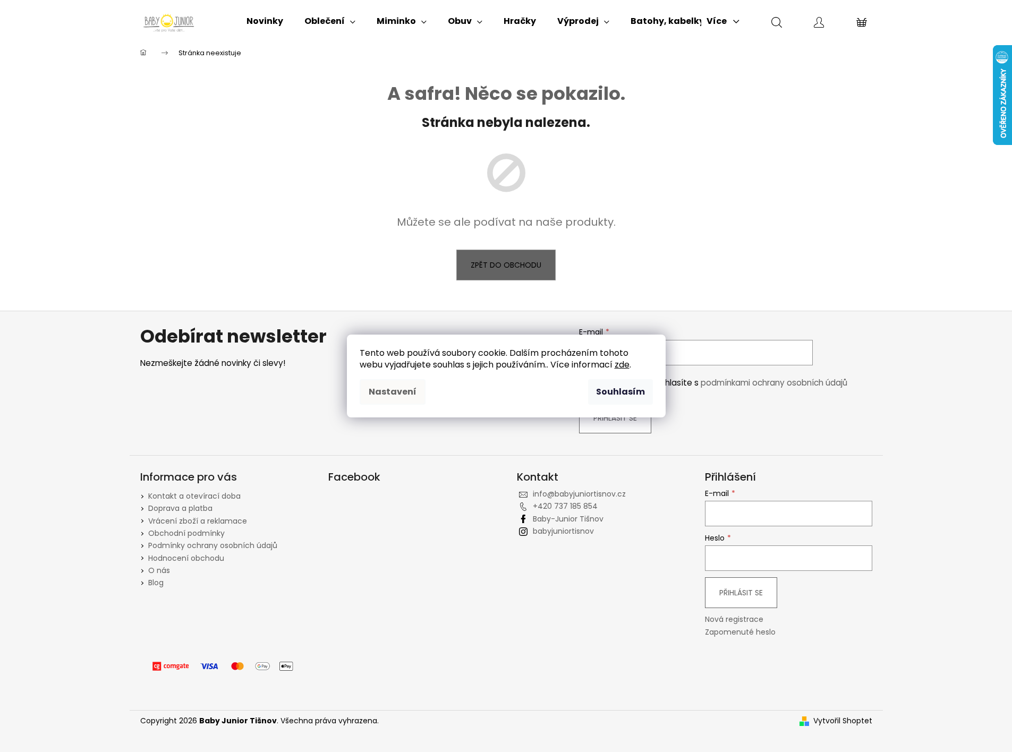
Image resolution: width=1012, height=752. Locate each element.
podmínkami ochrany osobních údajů (774, 382)
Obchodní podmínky (186, 533)
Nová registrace (734, 619)
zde (622, 364)
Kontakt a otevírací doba (194, 496)
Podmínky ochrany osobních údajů (212, 545)
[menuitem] (265, 21)
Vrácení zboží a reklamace (197, 521)
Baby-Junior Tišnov (568, 519)
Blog (156, 582)
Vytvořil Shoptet (842, 721)
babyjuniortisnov (563, 531)
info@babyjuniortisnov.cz (579, 494)
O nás (159, 570)
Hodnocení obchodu (186, 558)
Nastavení (392, 392)
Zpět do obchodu (506, 265)
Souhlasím (620, 392)
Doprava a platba (180, 508)
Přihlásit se (615, 418)
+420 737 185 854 (565, 506)
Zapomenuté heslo (740, 632)
